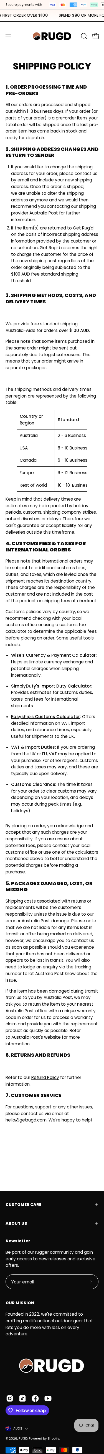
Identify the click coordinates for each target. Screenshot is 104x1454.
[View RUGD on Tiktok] (22, 1398)
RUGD (23, 1438)
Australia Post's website (36, 1037)
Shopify (53, 1438)
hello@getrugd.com (26, 1120)
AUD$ (17, 1428)
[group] (52, 15)
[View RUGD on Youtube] (48, 1398)
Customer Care (23, 1204)
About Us (16, 1223)
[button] (83, 36)
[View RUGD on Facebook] (35, 1398)
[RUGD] (52, 36)
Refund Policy (45, 1077)
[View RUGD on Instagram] (10, 1398)
